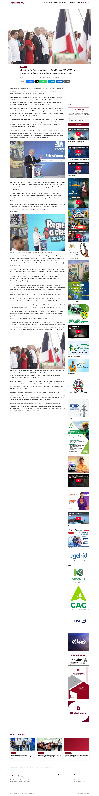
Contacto (60, 780)
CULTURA (53, 767)
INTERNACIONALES (58, 2)
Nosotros (60, 778)
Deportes (43, 786)
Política (42, 782)
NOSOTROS (86, 2)
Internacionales (44, 780)
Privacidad (60, 782)
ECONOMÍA (72, 2)
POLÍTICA (66, 2)
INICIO (43, 2)
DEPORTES (79, 2)
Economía (43, 784)
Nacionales (43, 778)
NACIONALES (49, 2)
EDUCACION (23, 66)
